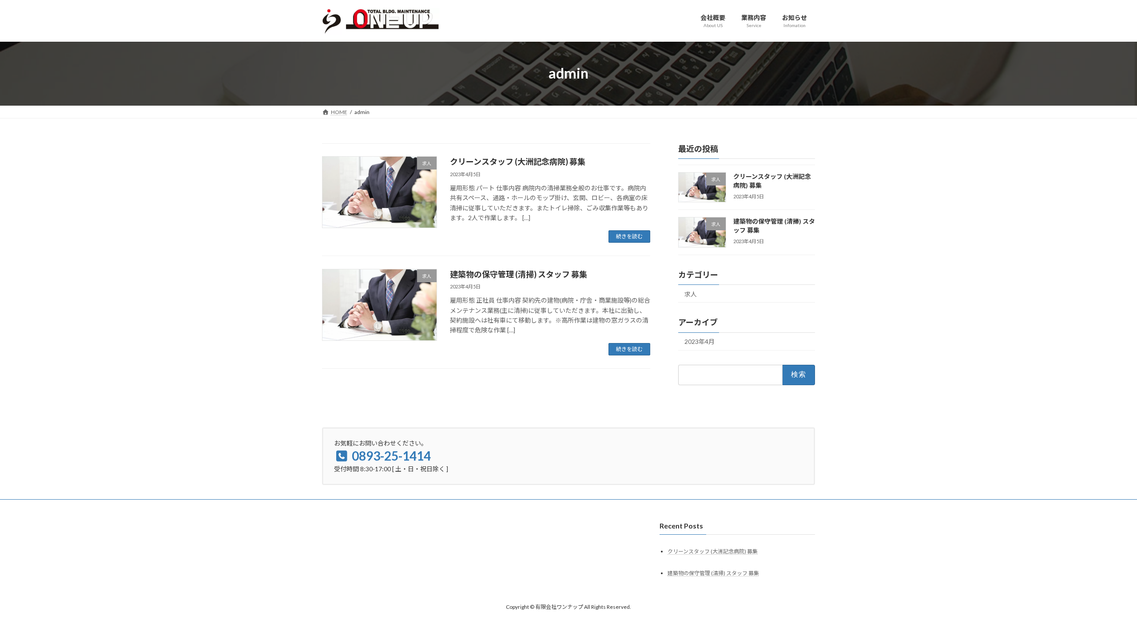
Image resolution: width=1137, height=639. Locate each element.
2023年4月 (699, 341)
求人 (690, 293)
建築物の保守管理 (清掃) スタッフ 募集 (518, 274)
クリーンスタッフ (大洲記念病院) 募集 (517, 161)
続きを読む (629, 236)
